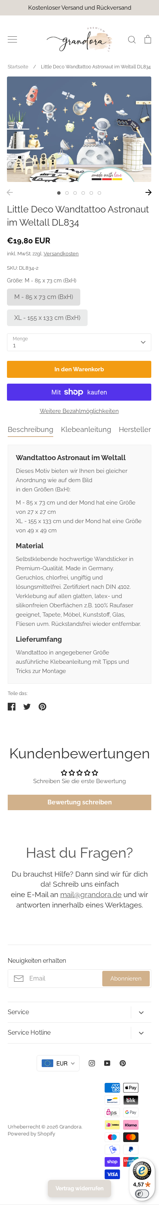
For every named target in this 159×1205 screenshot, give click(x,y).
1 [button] (59, 193)
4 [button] (83, 193)
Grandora (70, 1127)
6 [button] (99, 193)
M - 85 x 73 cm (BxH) (43, 297)
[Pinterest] (122, 1063)
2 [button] (67, 193)
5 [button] (91, 193)
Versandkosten (61, 254)
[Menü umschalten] (12, 39)
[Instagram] (92, 1063)
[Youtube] (107, 1063)
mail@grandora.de (91, 894)
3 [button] (75, 193)
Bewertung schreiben (79, 802)
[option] (79, 129)
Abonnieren (126, 978)
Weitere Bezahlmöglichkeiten (79, 411)
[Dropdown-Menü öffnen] (141, 1012)
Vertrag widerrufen (79, 1188)
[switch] (142, 1194)
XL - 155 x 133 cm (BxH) (47, 317)
